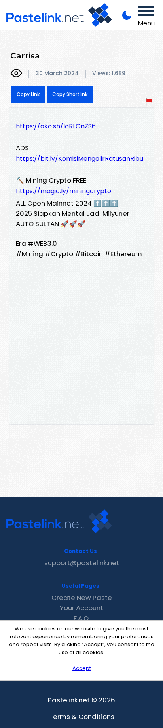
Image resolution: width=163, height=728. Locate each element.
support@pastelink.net (81, 563)
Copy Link (28, 94)
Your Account (81, 608)
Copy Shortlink (69, 94)
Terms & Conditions (81, 716)
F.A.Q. (82, 618)
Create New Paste (81, 597)
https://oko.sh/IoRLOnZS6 (56, 126)
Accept (81, 668)
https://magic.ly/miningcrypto (63, 191)
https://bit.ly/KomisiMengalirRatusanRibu (79, 158)
